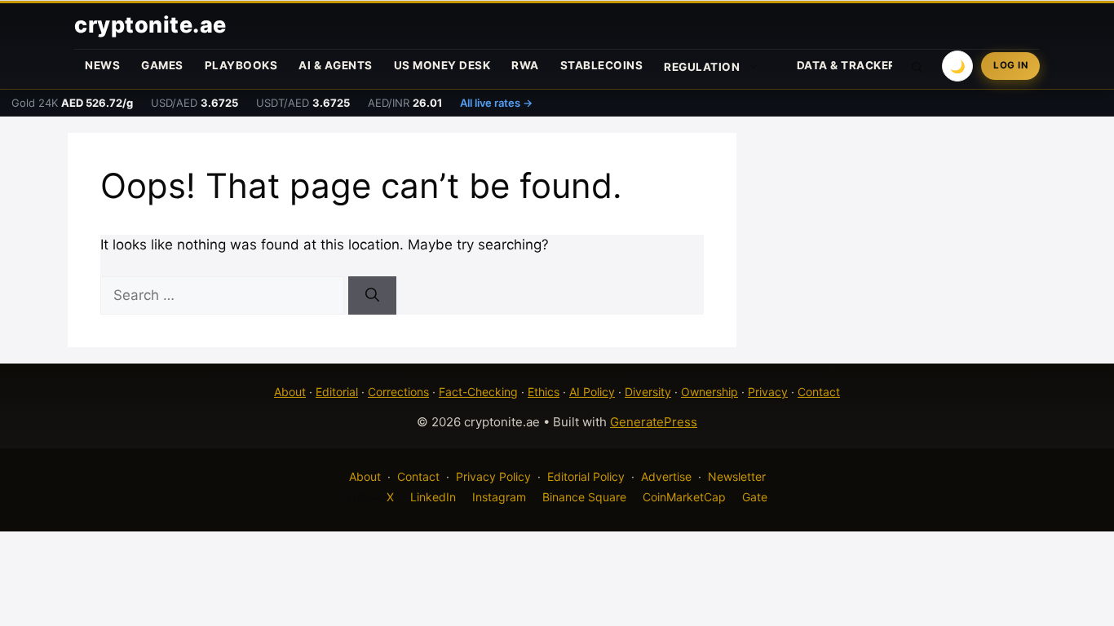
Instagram (499, 497)
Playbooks (241, 65)
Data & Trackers (850, 65)
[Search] (372, 295)
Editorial (337, 392)
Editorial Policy (586, 476)
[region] (212, 507)
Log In (1010, 65)
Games (162, 65)
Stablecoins (601, 65)
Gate (754, 497)
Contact (819, 392)
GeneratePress (653, 422)
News (102, 65)
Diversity (648, 392)
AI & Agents (335, 65)
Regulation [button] (702, 66)
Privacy (768, 392)
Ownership (709, 392)
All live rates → (496, 102)
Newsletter (737, 476)
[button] (917, 66)
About (290, 392)
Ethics (543, 392)
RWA (525, 65)
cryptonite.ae (150, 24)
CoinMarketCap (684, 497)
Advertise (666, 476)
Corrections (398, 392)
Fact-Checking (478, 392)
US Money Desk (442, 65)
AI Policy (592, 392)
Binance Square (584, 497)
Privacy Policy (493, 476)
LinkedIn (433, 497)
